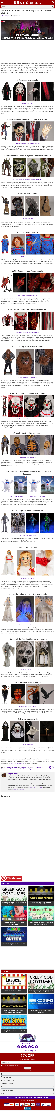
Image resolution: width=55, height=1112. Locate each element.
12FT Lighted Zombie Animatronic (27, 535)
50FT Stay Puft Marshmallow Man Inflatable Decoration (30, 496)
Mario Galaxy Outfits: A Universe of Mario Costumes (14, 944)
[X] (22, 1046)
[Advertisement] (27, 52)
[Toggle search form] (53, 2)
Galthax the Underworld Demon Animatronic (27, 332)
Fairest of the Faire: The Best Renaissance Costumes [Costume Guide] (41, 923)
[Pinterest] (25, 1046)
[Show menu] (2, 2)
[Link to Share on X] (53, 768)
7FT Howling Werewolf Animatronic (27, 377)
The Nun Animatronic (27, 744)
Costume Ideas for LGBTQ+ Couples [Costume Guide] (14, 923)
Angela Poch (5, 15)
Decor (8, 17)
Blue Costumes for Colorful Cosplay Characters (41, 1011)
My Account (7, 1077)
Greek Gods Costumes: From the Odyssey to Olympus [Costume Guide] (14, 903)
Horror (19, 17)
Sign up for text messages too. (10, 1065)
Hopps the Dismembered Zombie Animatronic (27, 143)
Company (4, 1087)
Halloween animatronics (17, 763)
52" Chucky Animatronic (27, 257)
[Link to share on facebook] (50, 768)
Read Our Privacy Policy (27, 1070)
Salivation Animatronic (27, 103)
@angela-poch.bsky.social (35, 787)
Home (5, 1074)
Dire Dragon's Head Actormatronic (27, 295)
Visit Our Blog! (28, 1051)
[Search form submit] (52, 6)
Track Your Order (8, 1080)
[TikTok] (36, 1046)
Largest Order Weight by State (13, 990)
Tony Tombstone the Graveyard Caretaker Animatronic (27, 179)
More (2, 1093)
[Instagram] (29, 1046)
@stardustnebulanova (19, 789)
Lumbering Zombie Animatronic (27, 457)
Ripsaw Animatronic (27, 218)
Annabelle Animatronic (27, 578)
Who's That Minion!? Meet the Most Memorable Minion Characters (41, 903)
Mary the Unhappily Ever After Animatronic (27, 625)
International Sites (7, 1090)
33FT (11, 496)
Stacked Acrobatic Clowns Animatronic (27, 418)
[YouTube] (32, 1046)
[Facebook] (18, 1046)
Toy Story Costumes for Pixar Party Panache (14, 1031)
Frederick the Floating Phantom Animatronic (27, 670)
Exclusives (13, 17)
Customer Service (7, 1083)
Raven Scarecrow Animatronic (27, 706)
